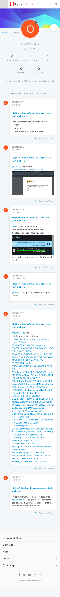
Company (9, 565)
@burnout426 (18, 333)
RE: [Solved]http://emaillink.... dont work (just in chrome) (31, 114)
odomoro (17, 102)
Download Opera (13, 537)
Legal (6, 558)
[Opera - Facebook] (19, 574)
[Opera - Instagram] (40, 574)
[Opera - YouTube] (29, 574)
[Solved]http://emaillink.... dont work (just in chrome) (32, 489)
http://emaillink (18, 499)
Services (8, 544)
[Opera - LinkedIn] (35, 574)
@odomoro (17, 166)
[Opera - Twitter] (24, 574)
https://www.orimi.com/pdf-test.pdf (28, 169)
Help (5, 551)
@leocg (15, 226)
